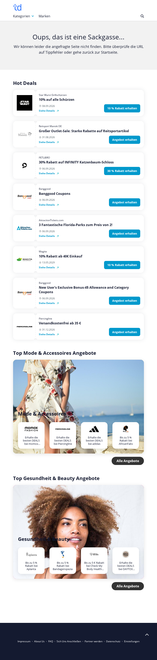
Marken (44, 16)
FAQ (50, 641)
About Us (39, 641)
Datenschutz (113, 641)
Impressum (24, 641)
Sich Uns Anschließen (69, 641)
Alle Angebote (128, 461)
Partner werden (93, 641)
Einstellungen (131, 641)
